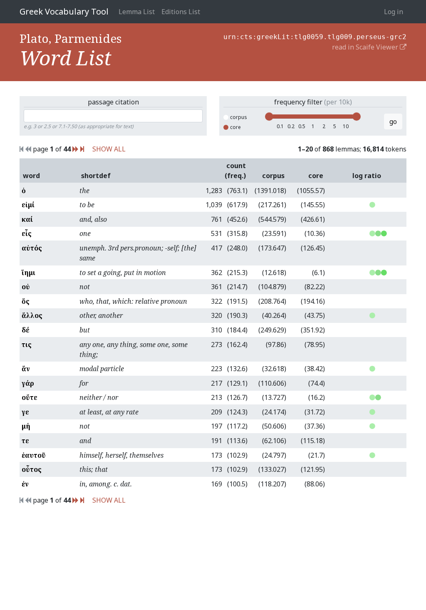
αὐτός (32, 248)
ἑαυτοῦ (34, 455)
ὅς (26, 301)
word (31, 175)
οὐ (26, 286)
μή (26, 426)
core (235, 127)
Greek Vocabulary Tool (64, 11)
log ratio (366, 175)
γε (25, 412)
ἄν (26, 368)
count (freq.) (235, 170)
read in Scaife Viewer (366, 47)
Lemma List (137, 11)
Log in (393, 11)
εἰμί (28, 204)
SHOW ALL (109, 149)
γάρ (28, 383)
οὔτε (29, 397)
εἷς (27, 233)
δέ (26, 330)
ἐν (25, 483)
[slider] (269, 116)
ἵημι (28, 272)
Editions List (180, 11)
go (393, 121)
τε (25, 440)
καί (27, 219)
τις (27, 344)
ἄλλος (32, 315)
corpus (238, 117)
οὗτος (32, 469)
